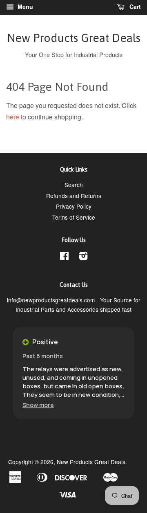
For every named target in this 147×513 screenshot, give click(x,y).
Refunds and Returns (73, 196)
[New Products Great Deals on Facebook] (64, 257)
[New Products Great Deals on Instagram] (83, 257)
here (12, 116)
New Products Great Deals (73, 37)
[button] (38, 405)
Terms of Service (73, 217)
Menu (24, 6)
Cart (134, 6)
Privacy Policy (73, 206)
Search (74, 185)
